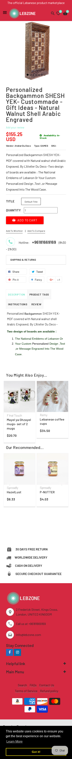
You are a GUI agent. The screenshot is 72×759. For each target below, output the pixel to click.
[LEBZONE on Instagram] (17, 652)
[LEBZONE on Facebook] (9, 652)
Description (16, 294)
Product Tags (39, 294)
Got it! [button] (36, 751)
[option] (19, 413)
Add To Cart (27, 220)
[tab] (36, 260)
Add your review (15, 127)
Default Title (31, 201)
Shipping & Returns (23, 259)
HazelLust (14, 492)
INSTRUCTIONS (17, 304)
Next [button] (62, 407)
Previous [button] (10, 407)
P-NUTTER (47, 492)
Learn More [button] (14, 741)
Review (36, 304)
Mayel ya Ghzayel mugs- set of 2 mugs (19, 424)
